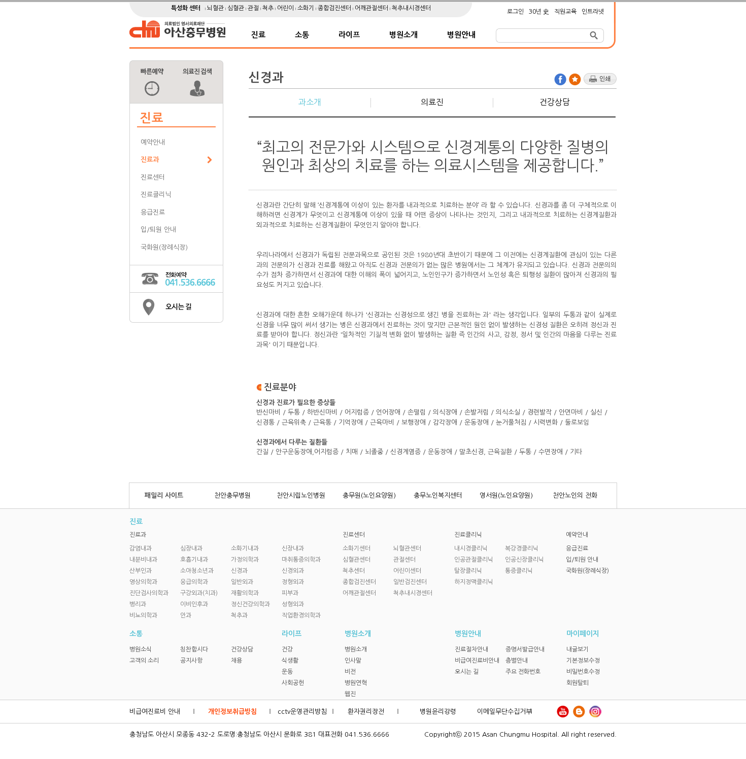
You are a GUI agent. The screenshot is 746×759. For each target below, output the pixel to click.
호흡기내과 (194, 560)
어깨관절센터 (372, 8)
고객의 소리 (144, 661)
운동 (287, 672)
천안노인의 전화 (575, 495)
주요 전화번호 (522, 672)
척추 (268, 8)
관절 (254, 8)
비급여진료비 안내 (154, 711)
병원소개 (403, 35)
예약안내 (153, 142)
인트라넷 (593, 12)
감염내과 (140, 548)
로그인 (515, 12)
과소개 (309, 102)
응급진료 (153, 212)
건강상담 (554, 102)
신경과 (239, 571)
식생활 (290, 661)
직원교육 (565, 12)
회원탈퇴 (577, 683)
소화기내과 (245, 548)
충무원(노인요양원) (369, 495)
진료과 (150, 159)
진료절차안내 (471, 649)
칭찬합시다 (194, 649)
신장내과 (293, 548)
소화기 (306, 8)
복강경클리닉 (521, 548)
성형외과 (293, 604)
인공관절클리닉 (473, 560)
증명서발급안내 (525, 649)
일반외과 (242, 582)
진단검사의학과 (148, 593)
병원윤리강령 (438, 711)
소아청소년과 (197, 571)
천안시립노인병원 (301, 495)
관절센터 (404, 560)
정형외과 (293, 582)
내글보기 (577, 649)
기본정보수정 (583, 661)
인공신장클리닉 (524, 560)
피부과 (290, 593)
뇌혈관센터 (407, 548)
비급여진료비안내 (477, 661)
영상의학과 (143, 582)
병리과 (137, 604)
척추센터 (354, 571)
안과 (185, 615)
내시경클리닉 (471, 548)
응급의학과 (194, 582)
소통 (302, 35)
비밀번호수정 (583, 672)
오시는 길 (467, 672)
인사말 (353, 661)
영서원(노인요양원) (506, 495)
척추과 (239, 615)
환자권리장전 (366, 711)
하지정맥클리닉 (473, 582)
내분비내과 (143, 560)
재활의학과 (245, 593)
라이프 (349, 35)
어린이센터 (407, 571)
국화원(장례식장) (164, 247)
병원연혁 (356, 683)
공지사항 (191, 661)
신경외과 (293, 571)
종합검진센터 (335, 8)
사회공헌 (293, 683)
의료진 (432, 102)
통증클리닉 (519, 571)
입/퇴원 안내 (158, 229)
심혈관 (236, 8)
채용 (236, 661)
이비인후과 (194, 604)
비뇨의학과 (143, 615)
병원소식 (140, 649)
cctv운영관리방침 (302, 711)
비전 (350, 672)
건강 (287, 649)
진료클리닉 (156, 194)
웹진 (350, 694)
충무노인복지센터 (438, 495)
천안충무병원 (232, 495)
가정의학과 (245, 560)
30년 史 (539, 12)
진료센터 (153, 177)
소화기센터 (356, 548)
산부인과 (140, 571)
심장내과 (191, 548)
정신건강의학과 (250, 604)
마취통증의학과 (301, 560)
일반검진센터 (410, 582)
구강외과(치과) (199, 593)
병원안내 (461, 35)
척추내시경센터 (411, 8)
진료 (258, 35)
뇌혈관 (216, 8)
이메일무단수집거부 (504, 711)
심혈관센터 (356, 560)
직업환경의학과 (301, 615)
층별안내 (516, 661)
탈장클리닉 (468, 571)
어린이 (286, 8)
